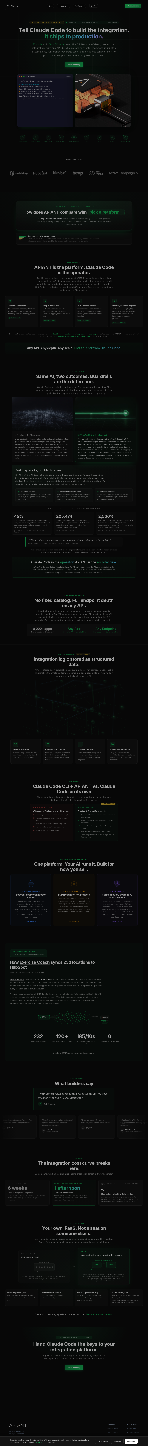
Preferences (103, 1441)
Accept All (131, 1441)
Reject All (117, 1441)
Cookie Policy (40, 1442)
